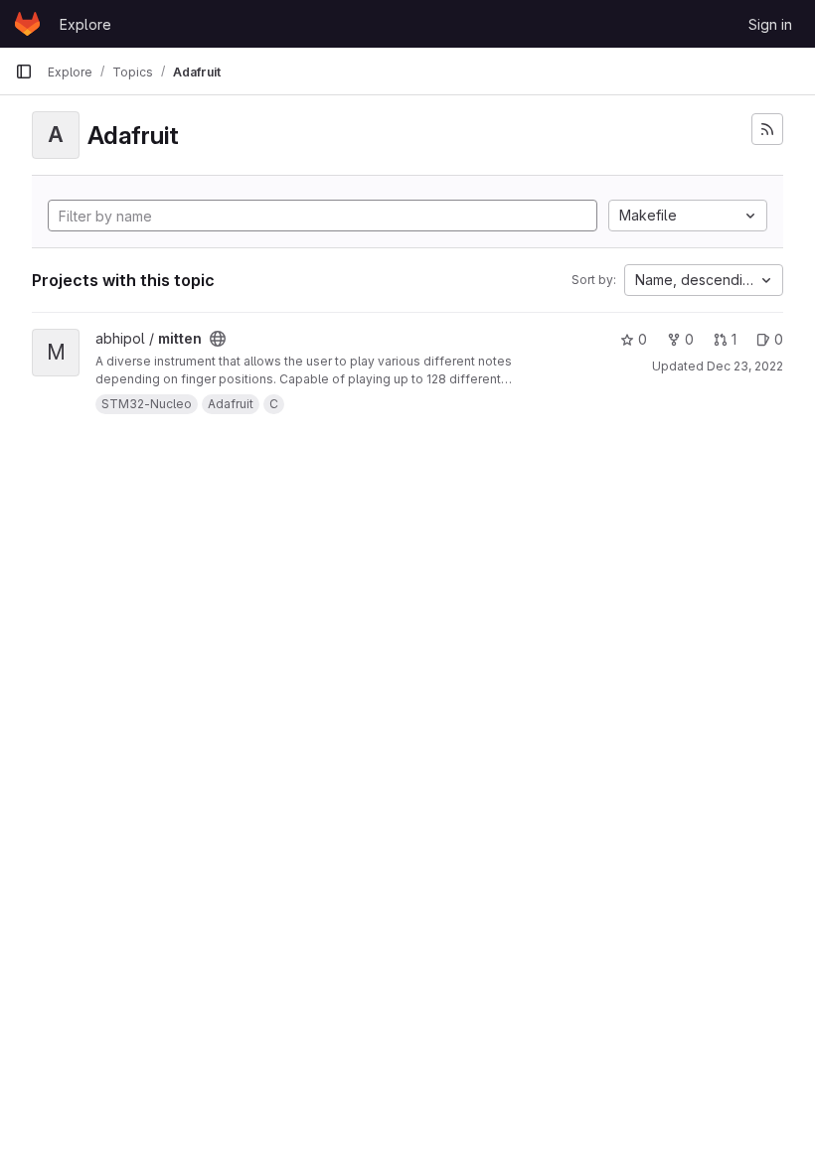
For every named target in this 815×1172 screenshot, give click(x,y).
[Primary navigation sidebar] (24, 71)
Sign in (770, 24)
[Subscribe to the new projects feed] (767, 129)
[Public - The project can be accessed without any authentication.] (218, 339)
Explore (85, 24)
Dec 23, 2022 (745, 366)
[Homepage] (27, 24)
